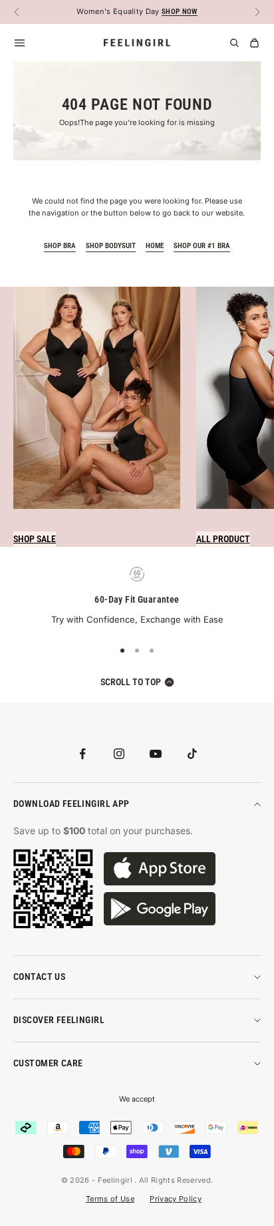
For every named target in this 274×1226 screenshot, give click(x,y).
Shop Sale (34, 539)
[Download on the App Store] (159, 868)
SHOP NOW (180, 11)
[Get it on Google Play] (159, 908)
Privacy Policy (176, 1198)
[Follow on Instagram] (119, 753)
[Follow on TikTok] (192, 753)
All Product (223, 539)
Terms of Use (110, 1198)
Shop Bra (60, 245)
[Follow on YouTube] (155, 753)
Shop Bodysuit (111, 245)
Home (155, 245)
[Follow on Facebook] (82, 753)
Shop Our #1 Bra (202, 245)
